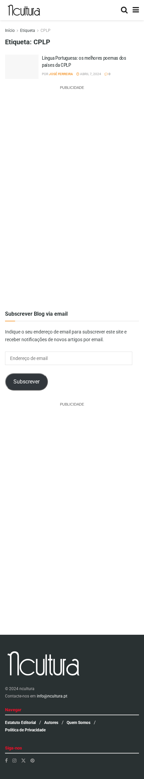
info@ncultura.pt (52, 696)
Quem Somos (78, 722)
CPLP (46, 30)
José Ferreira (61, 74)
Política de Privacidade (25, 730)
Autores (51, 722)
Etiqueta (27, 30)
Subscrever (26, 381)
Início (10, 30)
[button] (22, 71)
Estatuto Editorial (20, 722)
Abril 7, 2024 (90, 74)
